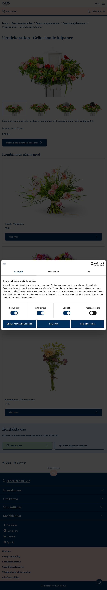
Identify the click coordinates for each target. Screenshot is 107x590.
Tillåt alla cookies (87, 324)
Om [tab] (88, 272)
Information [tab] (53, 272)
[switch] (40, 313)
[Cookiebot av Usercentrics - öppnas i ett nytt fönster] (92, 264)
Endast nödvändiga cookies (19, 324)
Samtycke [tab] (18, 272)
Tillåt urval (53, 324)
